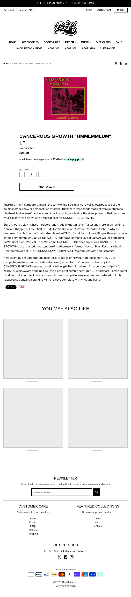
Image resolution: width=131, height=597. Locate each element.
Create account (104, 10)
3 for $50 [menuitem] (70, 48)
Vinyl (97, 518)
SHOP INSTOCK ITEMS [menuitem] (29, 48)
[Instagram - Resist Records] (126, 63)
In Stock (97, 526)
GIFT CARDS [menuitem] (103, 42)
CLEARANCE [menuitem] (107, 48)
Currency (23, 10)
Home (6, 63)
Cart (122, 10)
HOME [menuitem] (12, 42)
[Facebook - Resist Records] (120, 63)
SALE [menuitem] (119, 42)
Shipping (33, 533)
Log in (89, 10)
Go (96, 492)
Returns (33, 530)
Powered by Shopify (65, 585)
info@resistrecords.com (74, 551)
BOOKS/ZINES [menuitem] (52, 42)
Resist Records (70, 582)
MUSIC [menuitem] (85, 42)
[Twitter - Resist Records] (115, 63)
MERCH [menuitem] (69, 42)
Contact (33, 522)
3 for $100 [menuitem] (88, 48)
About (33, 518)
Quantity (24, 170)
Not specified (26, 148)
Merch (97, 522)
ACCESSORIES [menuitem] (30, 42)
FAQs (33, 526)
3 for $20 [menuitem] (53, 48)
